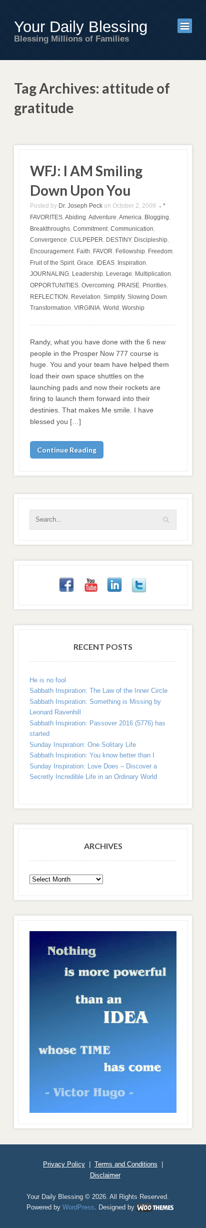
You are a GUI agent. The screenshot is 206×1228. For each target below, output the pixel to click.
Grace (85, 262)
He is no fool (48, 680)
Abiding (75, 217)
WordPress (78, 1207)
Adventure (102, 217)
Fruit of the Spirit (52, 262)
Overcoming (98, 285)
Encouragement (52, 251)
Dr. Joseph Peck (80, 205)
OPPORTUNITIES (54, 285)
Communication (132, 228)
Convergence (48, 239)
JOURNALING (49, 273)
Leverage (119, 273)
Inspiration (132, 262)
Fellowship (130, 251)
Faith (83, 251)
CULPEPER (86, 239)
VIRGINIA (87, 307)
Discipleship (151, 239)
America (130, 217)
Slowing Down (147, 296)
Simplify (114, 296)
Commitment (90, 228)
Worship (133, 307)
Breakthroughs (50, 228)
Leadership (87, 273)
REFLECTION (49, 296)
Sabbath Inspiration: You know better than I (92, 755)
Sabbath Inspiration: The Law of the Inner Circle (99, 690)
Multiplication (153, 273)
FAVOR (102, 251)
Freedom (160, 251)
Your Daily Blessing (81, 27)
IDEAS (105, 262)
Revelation (85, 296)
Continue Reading (66, 450)
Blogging (156, 217)
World (111, 307)
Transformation (50, 307)
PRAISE (129, 285)
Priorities (154, 285)
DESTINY (118, 239)
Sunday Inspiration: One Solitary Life (83, 744)
